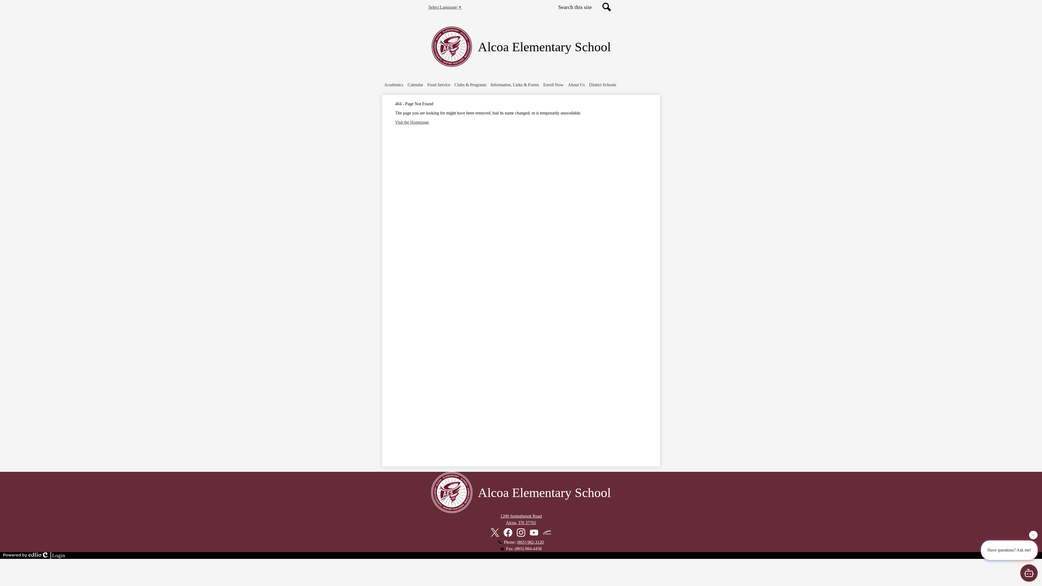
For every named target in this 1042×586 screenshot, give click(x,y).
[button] (393, 85)
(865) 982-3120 (530, 542)
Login (58, 555)
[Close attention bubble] (1033, 536)
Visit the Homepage (412, 122)
